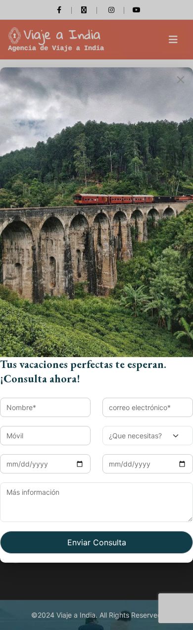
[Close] (180, 79)
